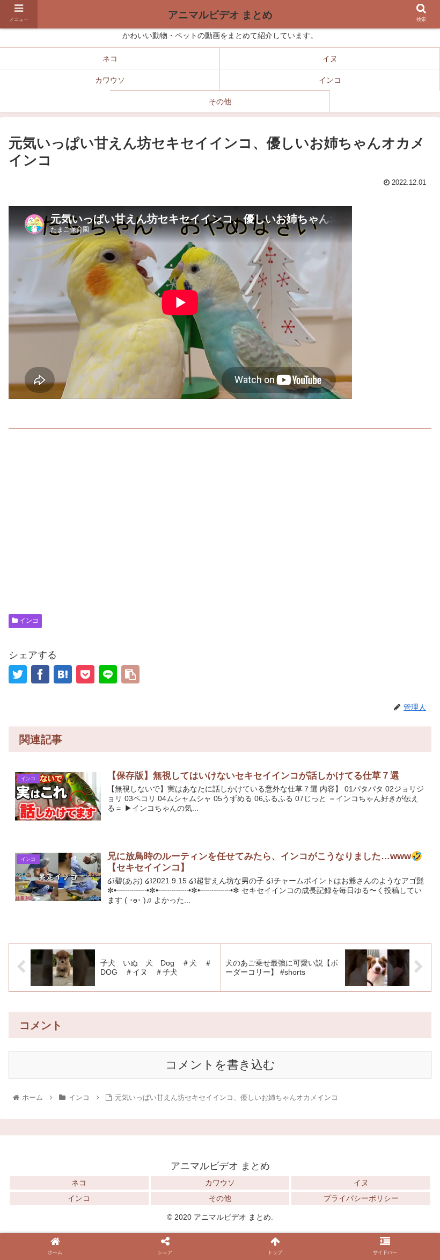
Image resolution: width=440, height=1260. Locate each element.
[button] (407, 1165)
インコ (28, 620)
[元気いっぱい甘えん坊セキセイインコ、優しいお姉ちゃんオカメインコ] (63, 674)
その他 (220, 1198)
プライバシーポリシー (361, 1198)
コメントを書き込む (220, 1064)
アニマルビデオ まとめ (220, 14)
